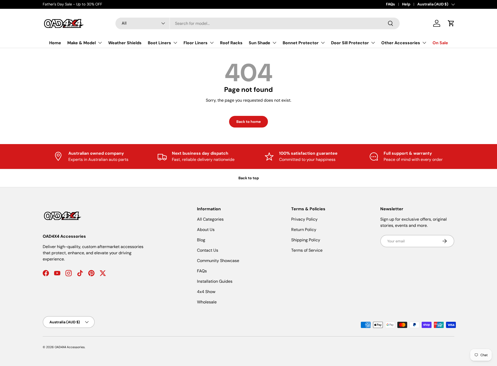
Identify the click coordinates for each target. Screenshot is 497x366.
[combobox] (257, 23)
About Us (206, 229)
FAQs (390, 4)
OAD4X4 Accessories (70, 347)
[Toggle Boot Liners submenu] (175, 43)
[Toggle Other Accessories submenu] (424, 43)
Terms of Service (307, 250)
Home (55, 43)
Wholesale (207, 302)
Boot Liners (159, 43)
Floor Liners (196, 43)
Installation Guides (214, 281)
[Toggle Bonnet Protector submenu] (323, 43)
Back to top (248, 178)
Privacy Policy (304, 219)
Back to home (248, 121)
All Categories (210, 219)
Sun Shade (259, 43)
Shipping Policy (305, 240)
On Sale (440, 43)
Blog (201, 240)
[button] (451, 23)
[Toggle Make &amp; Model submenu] (100, 43)
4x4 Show (206, 291)
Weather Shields (125, 43)
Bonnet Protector (301, 43)
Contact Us (207, 250)
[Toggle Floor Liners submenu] (212, 43)
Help (406, 4)
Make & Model (81, 43)
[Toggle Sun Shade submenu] (274, 43)
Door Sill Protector (350, 43)
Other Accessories (400, 43)
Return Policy (303, 229)
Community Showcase (218, 260)
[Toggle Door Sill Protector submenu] (373, 43)
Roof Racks (231, 43)
